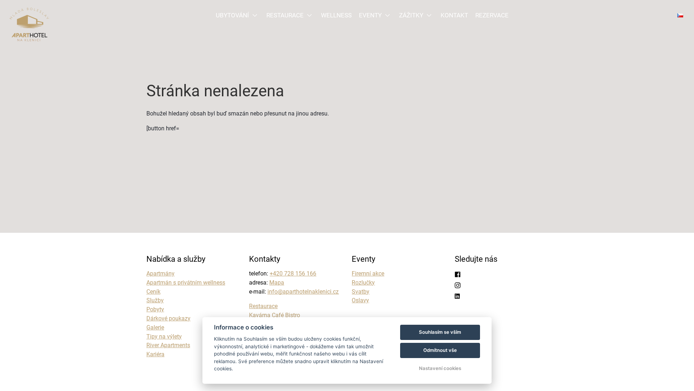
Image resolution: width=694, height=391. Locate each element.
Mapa (276, 282)
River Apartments (168, 345)
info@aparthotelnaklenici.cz (303, 291)
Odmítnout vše (440, 350)
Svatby (360, 291)
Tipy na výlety (164, 336)
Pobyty (155, 309)
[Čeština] (680, 15)
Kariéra (155, 354)
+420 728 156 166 (293, 273)
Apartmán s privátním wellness (185, 282)
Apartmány (160, 273)
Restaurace (263, 306)
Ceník (153, 291)
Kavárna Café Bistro (274, 315)
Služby (155, 300)
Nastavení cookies (440, 368)
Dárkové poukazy (168, 318)
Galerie (155, 327)
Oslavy (360, 300)
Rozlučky (363, 282)
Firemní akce (368, 273)
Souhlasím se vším (440, 332)
